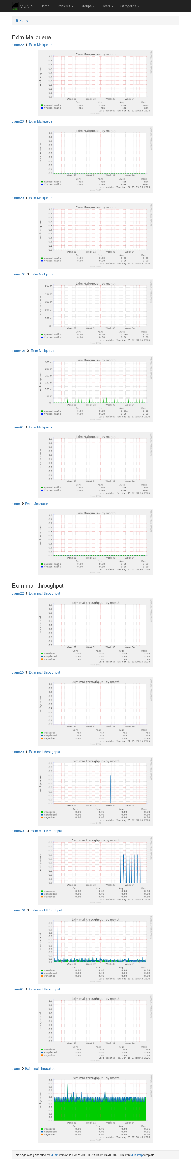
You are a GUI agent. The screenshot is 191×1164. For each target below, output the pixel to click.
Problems (63, 5)
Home (45, 5)
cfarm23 (18, 121)
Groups (86, 5)
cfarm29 (18, 197)
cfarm (16, 503)
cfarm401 (19, 350)
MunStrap (136, 1155)
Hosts (106, 5)
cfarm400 (19, 274)
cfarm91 (18, 427)
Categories (128, 5)
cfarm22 (18, 44)
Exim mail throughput (44, 593)
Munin (54, 1155)
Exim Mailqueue (40, 44)
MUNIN (27, 6)
